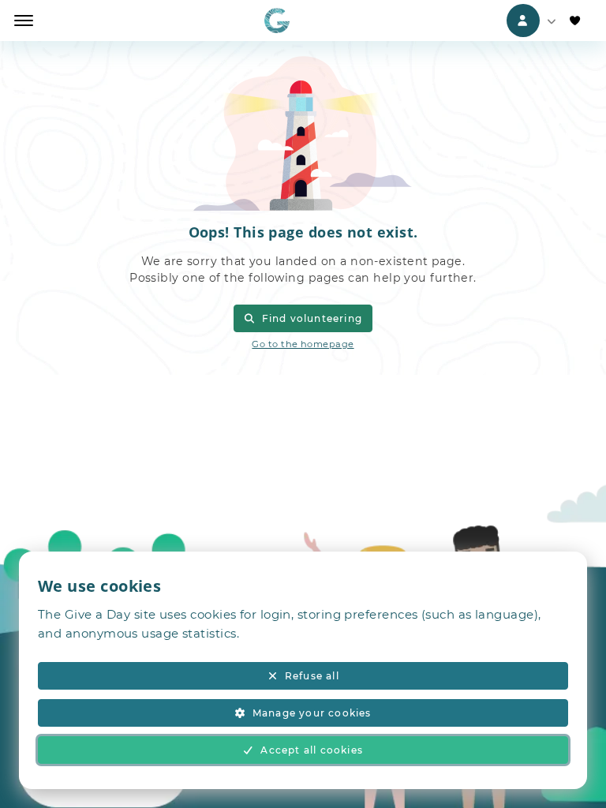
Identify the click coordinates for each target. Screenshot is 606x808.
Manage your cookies (312, 713)
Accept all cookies (311, 750)
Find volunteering (312, 318)
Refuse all (312, 676)
